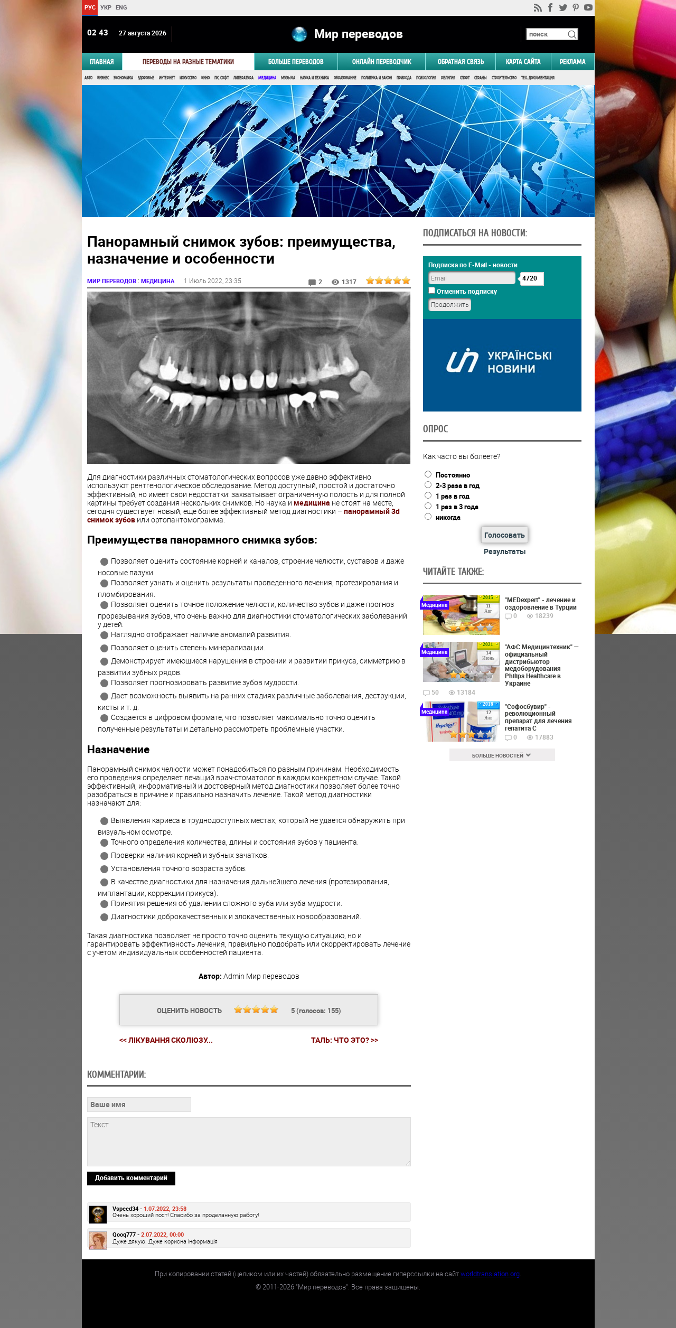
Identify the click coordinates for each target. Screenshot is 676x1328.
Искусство (188, 78)
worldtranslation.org (490, 1273)
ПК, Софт (221, 78)
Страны (480, 78)
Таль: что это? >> (344, 1040)
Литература (243, 78)
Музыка (288, 78)
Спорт (465, 78)
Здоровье (146, 78)
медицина (312, 503)
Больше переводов (296, 62)
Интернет (167, 78)
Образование (345, 78)
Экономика (123, 78)
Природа (404, 78)
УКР (105, 7)
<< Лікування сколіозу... (166, 1040)
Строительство (504, 78)
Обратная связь (461, 62)
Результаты (505, 551)
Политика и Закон (376, 78)
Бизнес (103, 78)
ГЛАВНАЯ (102, 62)
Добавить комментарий (131, 1177)
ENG (121, 7)
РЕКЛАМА (573, 62)
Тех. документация (538, 78)
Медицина (267, 78)
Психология (426, 78)
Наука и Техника (314, 78)
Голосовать (504, 535)
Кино (205, 78)
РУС (89, 7)
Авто (88, 78)
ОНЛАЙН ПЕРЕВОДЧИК (381, 62)
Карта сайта (523, 62)
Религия (448, 78)
